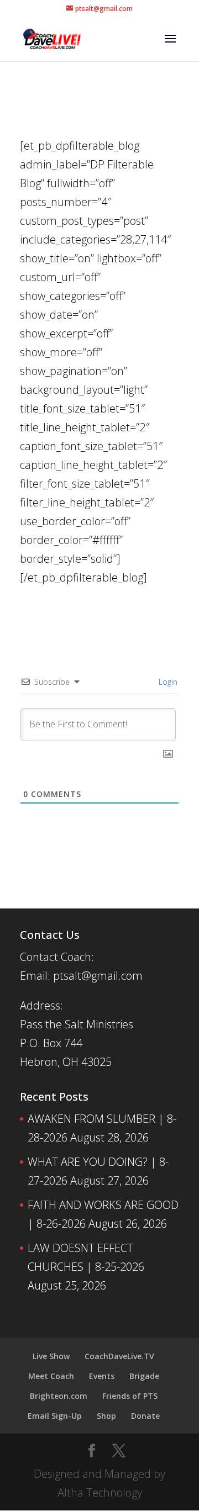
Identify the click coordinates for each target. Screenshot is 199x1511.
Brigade (144, 1376)
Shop (106, 1415)
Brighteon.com (58, 1396)
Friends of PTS (130, 1396)
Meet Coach (51, 1376)
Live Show (51, 1356)
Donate (145, 1415)
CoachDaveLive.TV (119, 1356)
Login (166, 682)
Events (101, 1376)
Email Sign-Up (55, 1415)
